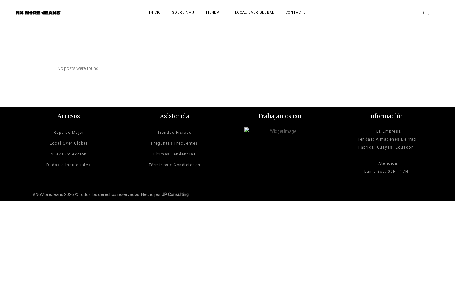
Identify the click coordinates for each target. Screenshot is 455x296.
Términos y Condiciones (175, 165)
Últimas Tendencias (174, 154)
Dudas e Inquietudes (68, 165)
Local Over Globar (69, 143)
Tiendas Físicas (175, 132)
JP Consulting (175, 194)
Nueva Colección (69, 154)
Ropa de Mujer (69, 132)
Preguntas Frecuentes (174, 143)
